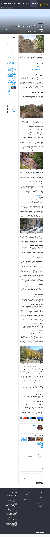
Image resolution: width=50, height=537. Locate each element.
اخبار (14, 106)
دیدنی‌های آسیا (28, 3)
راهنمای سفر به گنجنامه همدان (36, 69)
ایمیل (42, 472)
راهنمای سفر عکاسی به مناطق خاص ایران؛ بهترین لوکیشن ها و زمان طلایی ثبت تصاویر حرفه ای (12, 53)
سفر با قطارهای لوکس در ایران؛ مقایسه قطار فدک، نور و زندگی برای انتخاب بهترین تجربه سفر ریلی (11, 64)
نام (42, 468)
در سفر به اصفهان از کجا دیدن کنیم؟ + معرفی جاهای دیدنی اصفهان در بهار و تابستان (32, 443)
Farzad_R (40, 31)
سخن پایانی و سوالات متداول (36, 70)
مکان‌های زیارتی (41, 505)
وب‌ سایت (29, 472)
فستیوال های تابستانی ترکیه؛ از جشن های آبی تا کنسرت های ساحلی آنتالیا (8, 90)
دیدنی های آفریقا (18, 3)
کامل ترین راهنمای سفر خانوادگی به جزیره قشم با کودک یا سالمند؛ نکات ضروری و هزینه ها (12, 82)
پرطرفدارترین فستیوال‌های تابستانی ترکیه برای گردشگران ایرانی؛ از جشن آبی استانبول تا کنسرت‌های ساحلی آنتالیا (39, 444)
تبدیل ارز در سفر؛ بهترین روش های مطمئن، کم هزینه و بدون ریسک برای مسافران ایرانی (11, 58)
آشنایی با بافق (26, 216)
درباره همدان (39, 66)
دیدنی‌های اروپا (23, 3)
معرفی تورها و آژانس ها (11, 3)
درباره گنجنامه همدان (38, 67)
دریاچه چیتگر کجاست (37, 139)
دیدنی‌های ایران (34, 3)
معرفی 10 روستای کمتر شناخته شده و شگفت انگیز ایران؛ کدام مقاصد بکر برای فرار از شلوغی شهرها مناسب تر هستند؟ (11, 75)
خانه (37, 3)
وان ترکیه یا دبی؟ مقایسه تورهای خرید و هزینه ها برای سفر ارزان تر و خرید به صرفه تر (12, 69)
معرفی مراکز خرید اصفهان (34, 89)
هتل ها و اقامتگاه (41, 506)
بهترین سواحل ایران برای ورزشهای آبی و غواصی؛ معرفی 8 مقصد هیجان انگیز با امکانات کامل (24, 439)
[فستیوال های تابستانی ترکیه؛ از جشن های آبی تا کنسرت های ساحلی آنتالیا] (13, 87)
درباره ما (2, 3)
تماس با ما (5, 3)
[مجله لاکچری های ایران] (44, 4)
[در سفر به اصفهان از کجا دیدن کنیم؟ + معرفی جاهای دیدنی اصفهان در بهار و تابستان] (31, 439)
